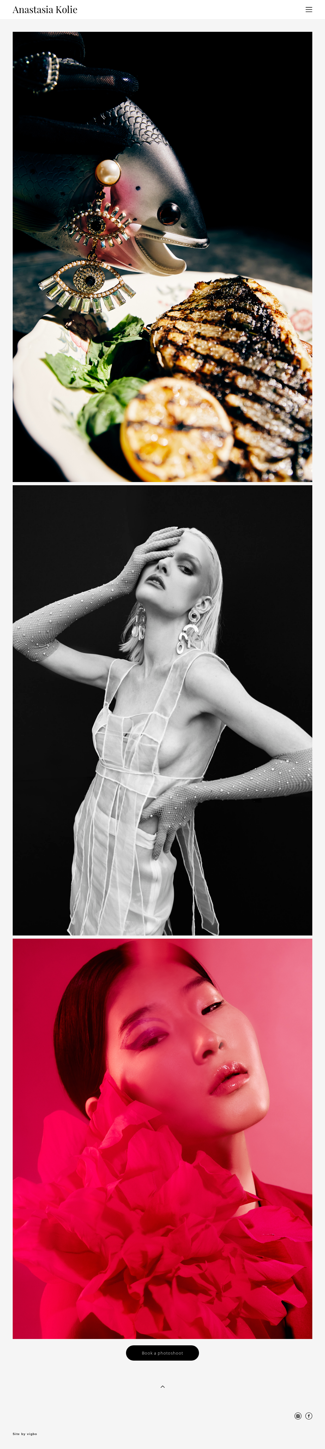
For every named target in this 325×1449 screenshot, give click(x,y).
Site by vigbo (25, 1434)
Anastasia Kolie (45, 9)
